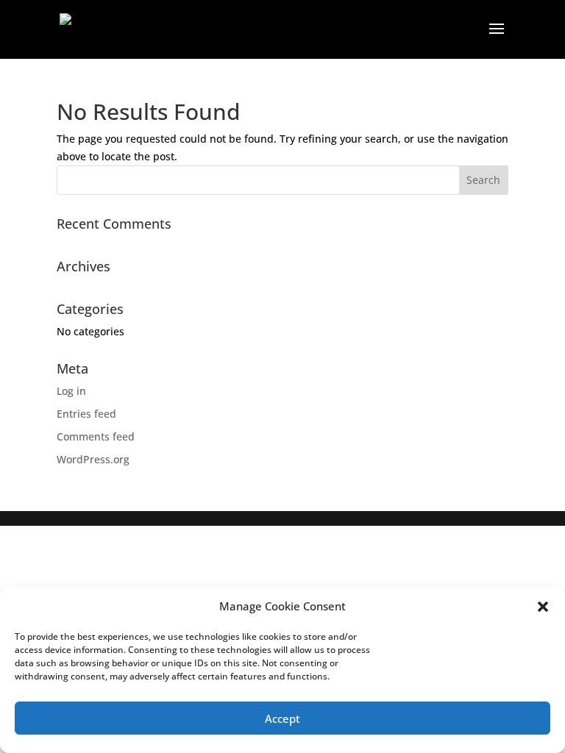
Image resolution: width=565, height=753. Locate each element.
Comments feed (96, 436)
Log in (71, 391)
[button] (543, 606)
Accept (282, 718)
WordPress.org (93, 459)
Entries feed (86, 414)
